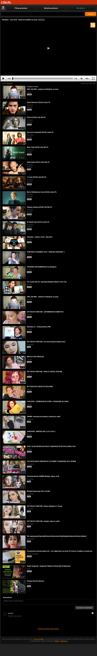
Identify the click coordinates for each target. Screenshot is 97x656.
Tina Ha (9, 83)
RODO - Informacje (61, 641)
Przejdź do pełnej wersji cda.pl (48, 629)
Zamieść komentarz (84, 608)
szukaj (90, 14)
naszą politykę (39, 639)
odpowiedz (18, 616)
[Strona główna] (6, 2)
